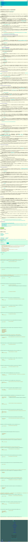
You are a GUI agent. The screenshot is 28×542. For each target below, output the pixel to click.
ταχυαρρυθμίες (13, 99)
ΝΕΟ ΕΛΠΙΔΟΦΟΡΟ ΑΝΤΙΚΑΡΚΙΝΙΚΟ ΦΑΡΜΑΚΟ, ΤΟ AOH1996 (9, 249)
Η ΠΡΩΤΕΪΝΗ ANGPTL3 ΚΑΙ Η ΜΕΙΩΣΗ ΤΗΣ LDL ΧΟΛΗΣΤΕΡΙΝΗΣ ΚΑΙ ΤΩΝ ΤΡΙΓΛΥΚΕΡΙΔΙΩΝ (13, 245)
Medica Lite (2, 541)
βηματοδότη (12, 152)
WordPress (9, 541)
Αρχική (2, 1)
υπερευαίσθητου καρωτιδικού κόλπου (5, 135)
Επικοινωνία (3, 5)
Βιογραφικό (3, 2)
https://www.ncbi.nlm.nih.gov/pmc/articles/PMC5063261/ (9, 121)
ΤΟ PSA (3, 247)
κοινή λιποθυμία (21, 134)
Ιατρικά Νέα (3, 3)
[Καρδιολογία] (2, 0)
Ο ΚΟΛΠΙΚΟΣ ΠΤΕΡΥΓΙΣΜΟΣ (5, 250)
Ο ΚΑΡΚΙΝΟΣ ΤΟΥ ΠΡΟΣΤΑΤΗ (5, 248)
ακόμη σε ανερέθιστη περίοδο (22, 40)
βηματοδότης (6, 239)
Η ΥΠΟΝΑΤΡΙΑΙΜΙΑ (4, 251)
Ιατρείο (2, 4)
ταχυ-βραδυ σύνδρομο (10, 239)
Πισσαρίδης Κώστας (12, 11)
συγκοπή (10, 94)
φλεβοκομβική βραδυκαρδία (17, 239)
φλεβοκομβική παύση (23, 239)
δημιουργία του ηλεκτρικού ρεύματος (5, 49)
